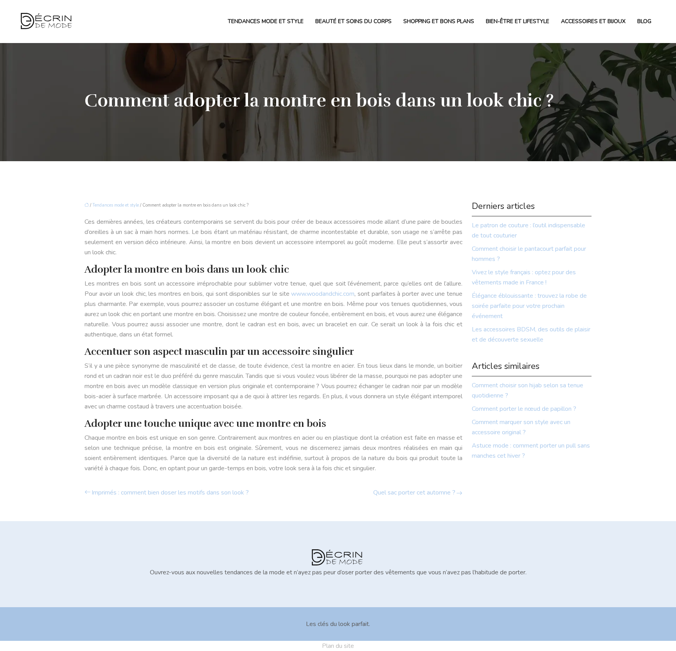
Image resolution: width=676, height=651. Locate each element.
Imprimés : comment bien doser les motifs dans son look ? (170, 492)
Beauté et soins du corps (353, 21)
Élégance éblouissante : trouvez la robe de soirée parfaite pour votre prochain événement (529, 305)
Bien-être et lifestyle (517, 21)
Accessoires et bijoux (593, 21)
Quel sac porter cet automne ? (414, 492)
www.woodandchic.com (322, 294)
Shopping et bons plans (438, 21)
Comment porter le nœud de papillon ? (524, 409)
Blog (644, 21)
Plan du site (338, 646)
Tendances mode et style (266, 21)
